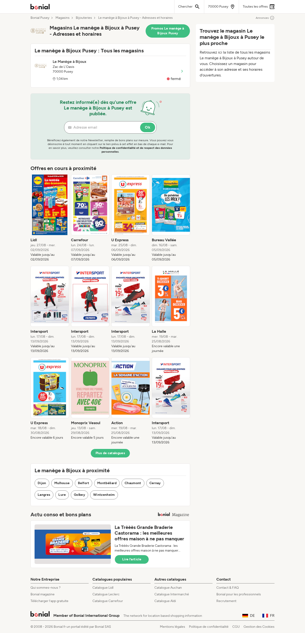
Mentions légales (172, 627)
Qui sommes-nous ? (45, 588)
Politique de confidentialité (209, 627)
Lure (62, 495)
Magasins (63, 18)
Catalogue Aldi (165, 601)
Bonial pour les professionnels (238, 594)
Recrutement (226, 601)
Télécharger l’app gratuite (49, 601)
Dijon (42, 483)
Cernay (155, 483)
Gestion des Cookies (259, 627)
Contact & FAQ (227, 588)
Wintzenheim (104, 495)
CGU (236, 627)
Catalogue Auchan (168, 588)
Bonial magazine (42, 594)
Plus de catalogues (110, 453)
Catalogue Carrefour (107, 601)
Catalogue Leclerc (106, 594)
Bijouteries (84, 18)
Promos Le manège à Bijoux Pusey (167, 30)
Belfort (83, 483)
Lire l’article (131, 559)
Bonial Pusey (39, 18)
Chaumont (133, 483)
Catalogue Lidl (102, 588)
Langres (44, 495)
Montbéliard (107, 483)
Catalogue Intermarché (171, 594)
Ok (147, 127)
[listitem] (49, 218)
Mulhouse (62, 483)
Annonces (262, 18)
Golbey (79, 495)
